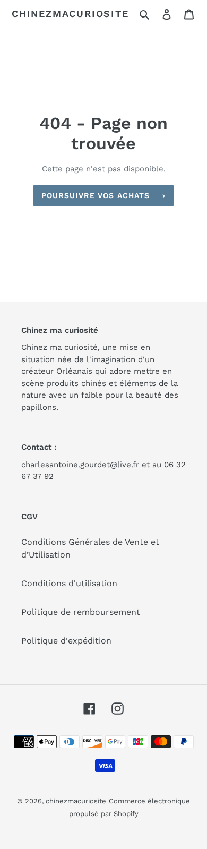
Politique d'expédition (66, 641)
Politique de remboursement (80, 612)
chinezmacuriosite (70, 13)
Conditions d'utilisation (69, 583)
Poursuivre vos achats (95, 195)
